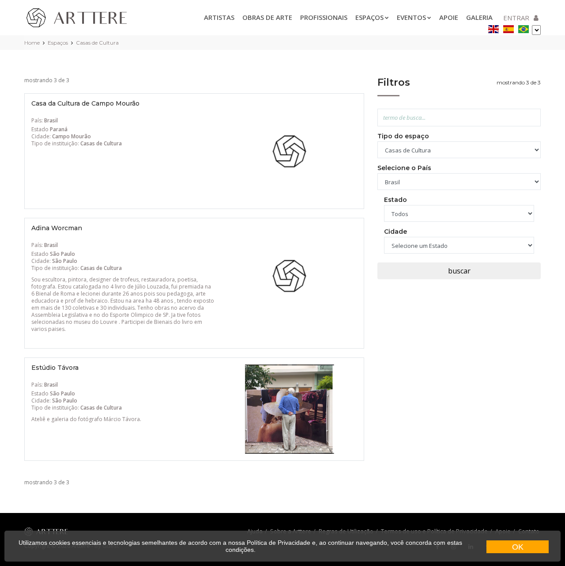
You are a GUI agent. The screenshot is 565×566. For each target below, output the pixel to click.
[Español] (508, 27)
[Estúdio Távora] (290, 408)
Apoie (448, 17)
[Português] (523, 27)
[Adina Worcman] (290, 275)
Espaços (369, 17)
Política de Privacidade (278, 542)
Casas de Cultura (97, 42)
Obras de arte (267, 17)
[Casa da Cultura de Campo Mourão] (290, 150)
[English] (493, 27)
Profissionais (323, 17)
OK (518, 547)
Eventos (411, 17)
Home (32, 42)
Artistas (219, 17)
